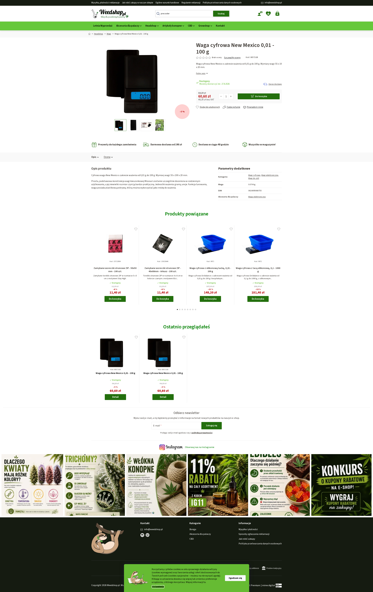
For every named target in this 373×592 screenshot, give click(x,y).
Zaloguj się (211, 425)
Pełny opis (200, 73)
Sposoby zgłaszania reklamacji (254, 534)
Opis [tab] (93, 157)
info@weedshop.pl (273, 2)
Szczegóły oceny (232, 57)
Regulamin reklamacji (190, 2)
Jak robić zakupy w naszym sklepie (137, 2)
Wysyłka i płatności (248, 529)
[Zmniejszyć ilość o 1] (221, 96)
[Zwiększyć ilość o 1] (230, 96)
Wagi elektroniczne (269, 175)
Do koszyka (261, 96)
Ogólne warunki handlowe (167, 2)
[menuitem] (102, 26)
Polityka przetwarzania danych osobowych (222, 2)
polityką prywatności (202, 432)
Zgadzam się (235, 578)
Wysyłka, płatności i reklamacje (105, 2)
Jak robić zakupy (247, 539)
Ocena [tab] (107, 157)
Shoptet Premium (251, 585)
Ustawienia (158, 586)
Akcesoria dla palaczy (200, 534)
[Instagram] (142, 535)
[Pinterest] (149, 536)
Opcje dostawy (275, 84)
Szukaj (221, 13)
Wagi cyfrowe (254, 175)
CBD (192, 539)
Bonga (193, 529)
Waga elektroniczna (257, 196)
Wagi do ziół (253, 178)
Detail (115, 397)
